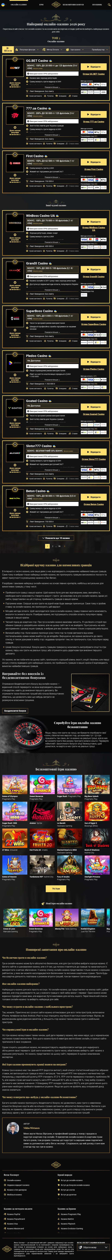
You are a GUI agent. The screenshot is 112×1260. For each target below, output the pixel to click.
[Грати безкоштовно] (14, 784)
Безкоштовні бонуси (73, 5)
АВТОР (26, 1123)
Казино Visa (12, 1224)
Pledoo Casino (36, 355)
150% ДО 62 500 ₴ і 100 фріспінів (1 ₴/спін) (50, 162)
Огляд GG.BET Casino (94, 73)
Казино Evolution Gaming (72, 1228)
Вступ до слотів (68, 1190)
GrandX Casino (37, 263)
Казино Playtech (68, 1224)
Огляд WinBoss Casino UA (93, 229)
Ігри (41, 5)
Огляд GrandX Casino (93, 276)
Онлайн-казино (19, 5)
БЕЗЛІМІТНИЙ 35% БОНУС (49, 450)
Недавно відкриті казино (18, 1185)
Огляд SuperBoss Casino (93, 324)
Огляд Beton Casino (94, 504)
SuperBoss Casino (39, 311)
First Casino (35, 156)
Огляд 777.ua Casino (93, 121)
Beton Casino (36, 491)
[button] (93, 1247)
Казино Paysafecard (16, 1219)
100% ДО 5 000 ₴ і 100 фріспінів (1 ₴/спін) (50, 317)
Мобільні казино (14, 1194)
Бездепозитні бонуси (15, 710)
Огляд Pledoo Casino (93, 369)
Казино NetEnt (67, 1219)
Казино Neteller (13, 1233)
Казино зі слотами (69, 1233)
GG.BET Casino (37, 60)
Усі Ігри (56, 888)
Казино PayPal (13, 1214)
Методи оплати (88, 176)
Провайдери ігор (89, 88)
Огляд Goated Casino (93, 414)
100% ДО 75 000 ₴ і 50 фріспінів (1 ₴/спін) (50, 222)
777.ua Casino (36, 108)
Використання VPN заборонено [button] (44, 73)
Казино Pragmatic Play (71, 1214)
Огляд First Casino (93, 169)
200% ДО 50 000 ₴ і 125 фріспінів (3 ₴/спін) (50, 114)
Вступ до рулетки (68, 1194)
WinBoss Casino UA (40, 215)
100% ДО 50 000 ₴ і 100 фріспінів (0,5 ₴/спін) (51, 497)
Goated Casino (37, 400)
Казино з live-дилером (16, 1190)
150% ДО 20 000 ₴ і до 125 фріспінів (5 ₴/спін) (52, 67)
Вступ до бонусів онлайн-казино (75, 1185)
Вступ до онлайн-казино (72, 1180)
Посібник (97, 5)
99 (59, 546)
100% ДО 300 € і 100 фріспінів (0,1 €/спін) (50, 269)
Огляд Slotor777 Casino (94, 459)
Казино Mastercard (15, 1228)
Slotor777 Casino (39, 446)
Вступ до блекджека (70, 1199)
